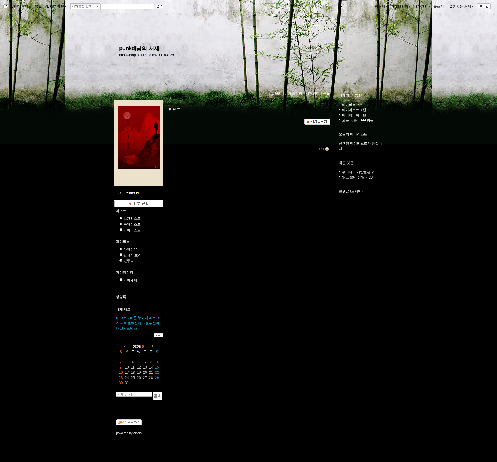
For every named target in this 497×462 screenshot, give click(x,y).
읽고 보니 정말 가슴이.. (359, 177)
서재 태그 (123, 310)
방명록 (121, 297)
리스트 (121, 211)
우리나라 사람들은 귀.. (359, 172)
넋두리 (128, 261)
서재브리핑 (399, 7)
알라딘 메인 (55, 7)
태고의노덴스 (126, 328)
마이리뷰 (123, 242)
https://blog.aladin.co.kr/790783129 (146, 55)
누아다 (143, 318)
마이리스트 (132, 230)
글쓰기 (438, 7)
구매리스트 (132, 224)
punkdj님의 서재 (139, 48)
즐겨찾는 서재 (460, 7)
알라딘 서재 (18, 7)
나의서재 (378, 7)
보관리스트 (132, 219)
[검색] (157, 396)
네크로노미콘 (126, 318)
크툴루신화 (150, 323)
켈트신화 (134, 323)
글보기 (276, 93)
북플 (38, 7)
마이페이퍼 (124, 272)
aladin (137, 433)
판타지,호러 (132, 255)
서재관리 (421, 7)
